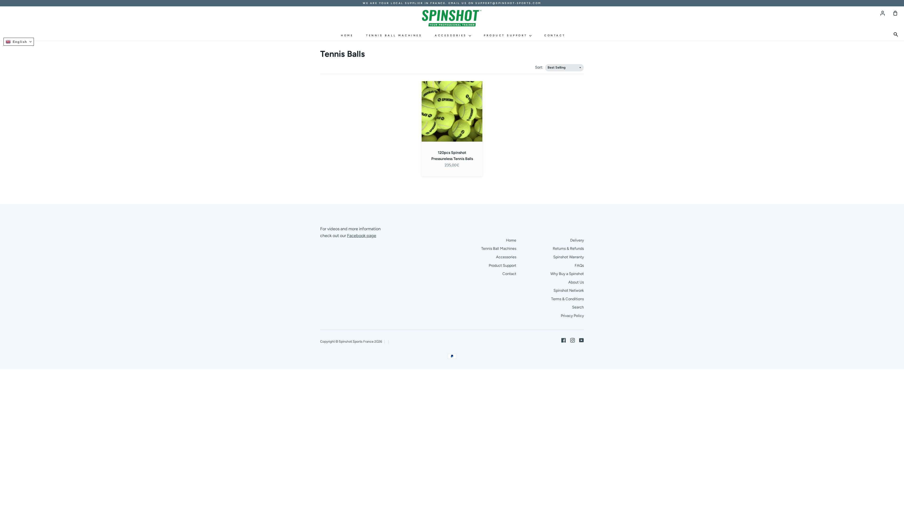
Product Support (506, 35)
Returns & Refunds (568, 248)
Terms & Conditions (567, 299)
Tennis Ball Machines (394, 35)
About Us (576, 282)
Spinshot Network (568, 290)
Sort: (539, 67)
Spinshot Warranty (568, 257)
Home (347, 35)
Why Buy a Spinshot (567, 273)
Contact (554, 35)
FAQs (579, 265)
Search (578, 307)
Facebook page (361, 235)
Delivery (577, 240)
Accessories (452, 35)
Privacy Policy (572, 315)
